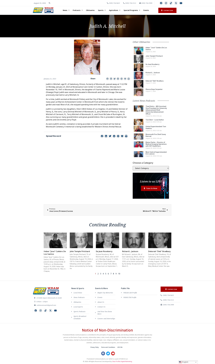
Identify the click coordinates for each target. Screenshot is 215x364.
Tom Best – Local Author (155, 120)
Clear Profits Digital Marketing (122, 361)
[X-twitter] (176, 3)
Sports (100, 10)
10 (119, 273)
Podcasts (77, 10)
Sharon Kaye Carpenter (154, 89)
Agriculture (113, 10)
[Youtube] (181, 3)
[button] (49, 3)
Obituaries (90, 10)
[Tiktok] (171, 3)
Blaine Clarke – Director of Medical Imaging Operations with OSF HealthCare (156, 144)
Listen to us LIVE (151, 181)
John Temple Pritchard (154, 56)
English (185, 362)
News (65, 10)
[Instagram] (166, 3)
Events (146, 10)
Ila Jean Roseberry (152, 64)
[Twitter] (108, 353)
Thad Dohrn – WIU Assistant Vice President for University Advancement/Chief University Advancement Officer (156, 110)
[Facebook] (161, 3)
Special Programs (131, 10)
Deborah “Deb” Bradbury (154, 81)
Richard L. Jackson (153, 73)
